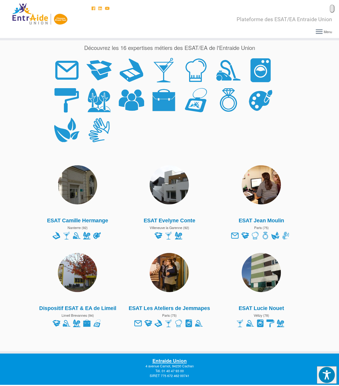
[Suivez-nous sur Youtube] (109, 8)
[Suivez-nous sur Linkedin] (101, 8)
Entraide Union (169, 360)
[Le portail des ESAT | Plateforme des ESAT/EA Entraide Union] (39, 13)
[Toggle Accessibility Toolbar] (327, 375)
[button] (332, 9)
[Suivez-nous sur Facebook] (95, 8)
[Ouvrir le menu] (319, 32)
